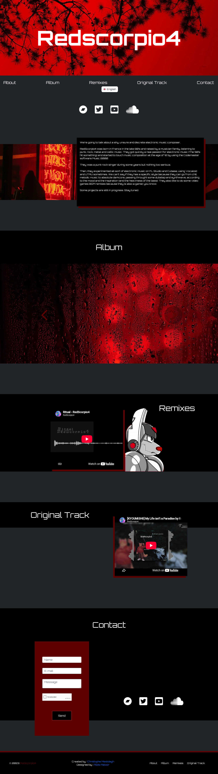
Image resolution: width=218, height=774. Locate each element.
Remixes (98, 82)
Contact (205, 82)
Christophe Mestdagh (100, 761)
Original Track (152, 82)
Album (52, 82)
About (9, 82)
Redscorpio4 (28, 763)
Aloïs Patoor (101, 764)
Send (62, 715)
